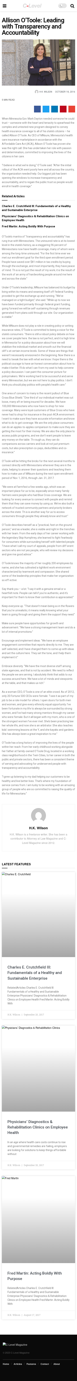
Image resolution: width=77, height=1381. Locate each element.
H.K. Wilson (38, 827)
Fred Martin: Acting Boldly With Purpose (28, 226)
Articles (18, 1364)
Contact (45, 1364)
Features (31, 1364)
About (56, 1364)
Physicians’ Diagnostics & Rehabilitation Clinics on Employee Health (37, 1127)
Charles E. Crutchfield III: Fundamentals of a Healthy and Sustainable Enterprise (34, 973)
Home (6, 1364)
